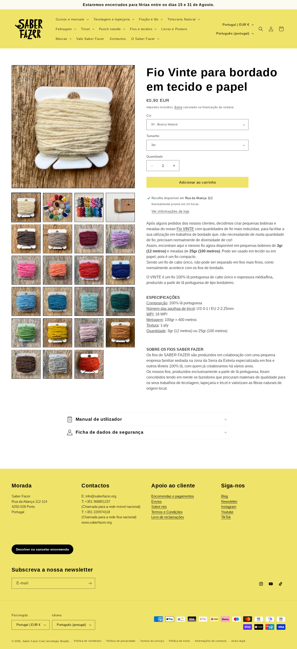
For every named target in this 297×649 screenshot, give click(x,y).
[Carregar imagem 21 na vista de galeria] (26, 364)
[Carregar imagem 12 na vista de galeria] (120, 270)
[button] (72, 19)
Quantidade (154, 156)
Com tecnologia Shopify (54, 641)
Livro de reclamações (167, 517)
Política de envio (179, 640)
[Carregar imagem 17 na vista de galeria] (26, 332)
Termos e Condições (167, 512)
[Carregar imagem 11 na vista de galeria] (88, 270)
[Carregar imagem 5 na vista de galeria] (26, 238)
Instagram (228, 507)
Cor (148, 115)
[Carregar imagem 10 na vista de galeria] (57, 270)
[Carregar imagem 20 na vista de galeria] (120, 332)
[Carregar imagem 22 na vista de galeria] (57, 364)
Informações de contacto (211, 640)
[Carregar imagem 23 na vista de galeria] (88, 364)
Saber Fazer (31, 641)
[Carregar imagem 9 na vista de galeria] (26, 270)
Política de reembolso (88, 640)
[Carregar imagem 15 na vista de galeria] (88, 301)
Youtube (227, 512)
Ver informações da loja (170, 211)
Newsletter (229, 501)
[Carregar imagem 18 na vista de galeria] (57, 332)
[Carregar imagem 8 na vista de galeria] (120, 238)
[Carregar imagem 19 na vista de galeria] (88, 332)
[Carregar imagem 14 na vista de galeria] (57, 301)
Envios (156, 501)
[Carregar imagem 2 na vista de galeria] (57, 207)
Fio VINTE (185, 229)
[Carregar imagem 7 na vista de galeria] (88, 238)
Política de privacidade (121, 640)
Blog (224, 496)
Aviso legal (238, 640)
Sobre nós (159, 507)
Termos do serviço (152, 640)
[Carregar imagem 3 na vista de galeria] (88, 207)
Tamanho (152, 136)
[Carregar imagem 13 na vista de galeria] (26, 301)
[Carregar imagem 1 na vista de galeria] (26, 207)
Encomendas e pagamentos (172, 496)
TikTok (226, 517)
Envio (178, 107)
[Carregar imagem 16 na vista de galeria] (120, 301)
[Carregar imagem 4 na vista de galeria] (120, 207)
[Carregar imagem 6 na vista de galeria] (57, 238)
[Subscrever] (90, 583)
